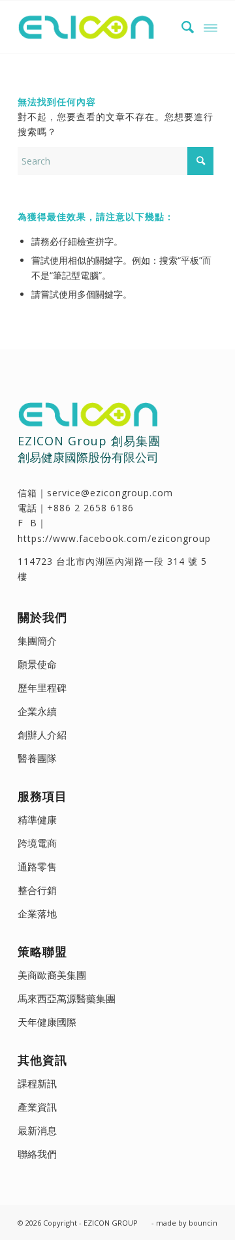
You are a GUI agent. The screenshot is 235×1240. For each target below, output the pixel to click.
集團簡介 (37, 640)
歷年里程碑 (42, 687)
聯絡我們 (37, 1153)
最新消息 (37, 1130)
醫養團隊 (37, 758)
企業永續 (37, 711)
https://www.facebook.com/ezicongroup (114, 538)
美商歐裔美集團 (52, 974)
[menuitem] (181, 27)
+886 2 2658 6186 (90, 507)
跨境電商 (37, 843)
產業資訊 (37, 1106)
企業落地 (37, 913)
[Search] (181, 27)
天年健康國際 (47, 1021)
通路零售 (37, 866)
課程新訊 (37, 1083)
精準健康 (37, 819)
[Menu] (210, 26)
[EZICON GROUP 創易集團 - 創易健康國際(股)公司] (98, 27)
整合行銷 (37, 890)
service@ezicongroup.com (110, 492)
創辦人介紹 (42, 734)
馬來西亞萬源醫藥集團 (67, 998)
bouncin (203, 1223)
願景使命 (37, 664)
